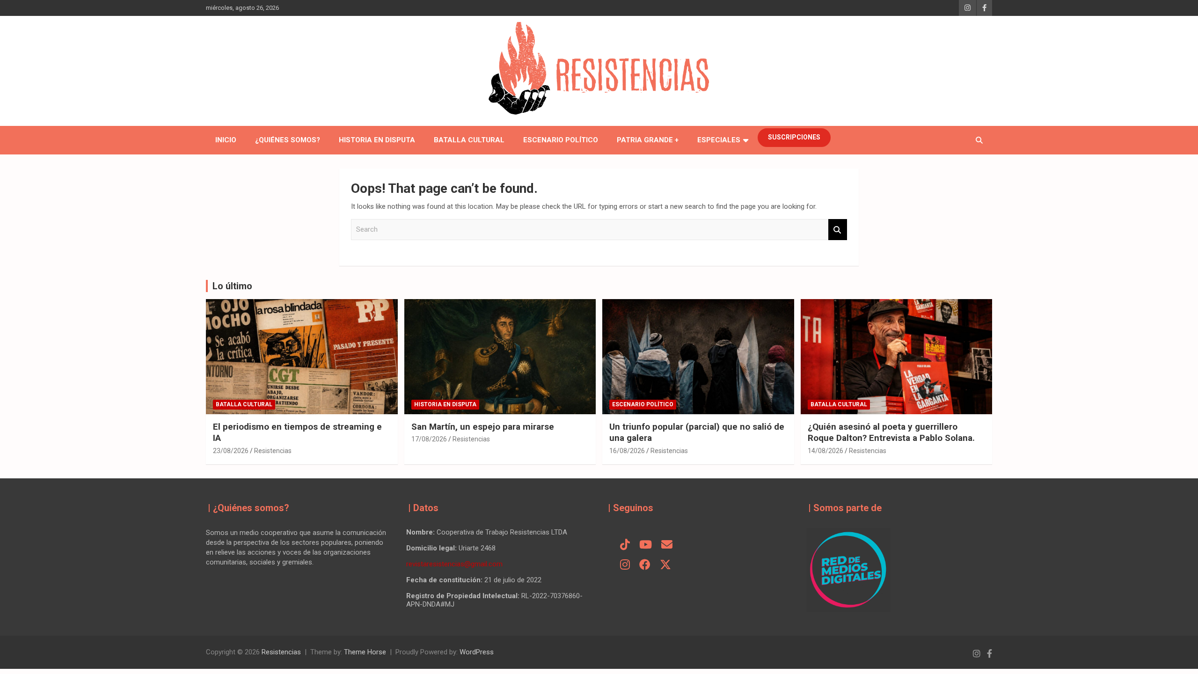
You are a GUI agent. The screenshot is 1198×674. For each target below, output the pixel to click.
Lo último (232, 286)
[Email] (666, 545)
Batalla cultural (469, 140)
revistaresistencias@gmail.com (454, 564)
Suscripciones (794, 137)
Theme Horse (365, 652)
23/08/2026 (230, 450)
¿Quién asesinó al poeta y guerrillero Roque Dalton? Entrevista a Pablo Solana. (891, 432)
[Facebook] (644, 565)
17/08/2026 (429, 439)
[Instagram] (625, 565)
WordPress (477, 652)
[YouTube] (645, 545)
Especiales (718, 140)
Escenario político (560, 140)
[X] (665, 565)
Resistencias (273, 450)
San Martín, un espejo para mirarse (482, 426)
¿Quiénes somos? (287, 140)
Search (837, 229)
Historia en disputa (377, 140)
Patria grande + (648, 140)
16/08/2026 (627, 450)
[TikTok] (625, 545)
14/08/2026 (825, 450)
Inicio (225, 140)
